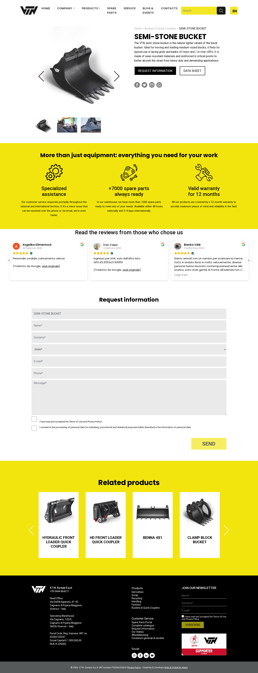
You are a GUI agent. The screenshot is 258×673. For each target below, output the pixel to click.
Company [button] (65, 8)
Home (45, 8)
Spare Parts (112, 10)
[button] (248, 260)
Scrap (135, 595)
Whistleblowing (140, 635)
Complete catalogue (143, 625)
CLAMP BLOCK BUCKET (199, 540)
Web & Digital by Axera (176, 667)
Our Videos (138, 631)
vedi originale (50, 266)
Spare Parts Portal (142, 622)
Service (130, 8)
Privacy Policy (134, 667)
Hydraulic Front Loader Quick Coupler (58, 542)
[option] (79, 71)
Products (90, 8)
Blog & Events (148, 10)
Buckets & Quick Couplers (160, 28)
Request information (155, 71)
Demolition (138, 592)
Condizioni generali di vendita (148, 638)
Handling (136, 601)
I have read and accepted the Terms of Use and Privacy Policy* (70, 421)
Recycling (137, 598)
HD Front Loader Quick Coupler (106, 540)
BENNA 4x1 (152, 538)
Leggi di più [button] (181, 275)
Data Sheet (192, 71)
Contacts (169, 8)
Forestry (136, 604)
